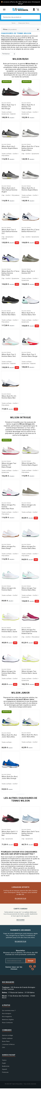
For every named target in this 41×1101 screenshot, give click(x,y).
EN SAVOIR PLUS (20, 898)
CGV (3, 1047)
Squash (4, 1069)
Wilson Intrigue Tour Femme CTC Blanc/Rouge (9, 465)
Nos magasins (7, 1016)
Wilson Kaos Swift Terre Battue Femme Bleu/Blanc (30, 833)
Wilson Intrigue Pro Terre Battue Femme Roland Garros (29, 631)
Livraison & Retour (8, 1044)
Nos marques (6, 1013)
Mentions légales (8, 1019)
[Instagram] (35, 966)
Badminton (5, 1066)
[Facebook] (31, 966)
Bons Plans (6, 1041)
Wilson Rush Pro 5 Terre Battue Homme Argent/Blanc (30, 148)
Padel (4, 1063)
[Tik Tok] (33, 969)
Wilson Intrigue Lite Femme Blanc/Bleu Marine (9, 673)
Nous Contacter (7, 1022)
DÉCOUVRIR (20, 920)
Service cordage (7, 1035)
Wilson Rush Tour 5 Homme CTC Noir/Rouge (9, 106)
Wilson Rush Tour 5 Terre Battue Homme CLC (9, 231)
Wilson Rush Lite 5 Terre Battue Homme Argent (9, 190)
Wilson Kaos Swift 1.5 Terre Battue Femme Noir (10, 833)
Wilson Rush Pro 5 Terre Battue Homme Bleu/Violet (10, 273)
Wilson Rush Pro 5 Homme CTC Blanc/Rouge (28, 106)
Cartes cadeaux (7, 1038)
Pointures (5, 1072)
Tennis (4, 1060)
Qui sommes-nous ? (9, 1010)
